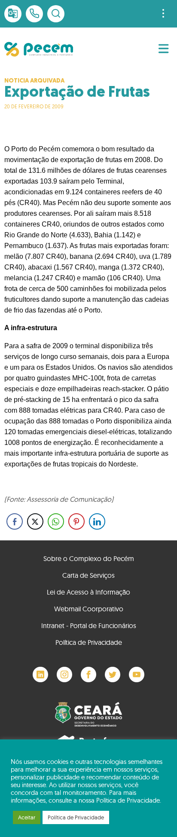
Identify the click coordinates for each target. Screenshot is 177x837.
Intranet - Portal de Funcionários (88, 625)
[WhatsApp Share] (56, 521)
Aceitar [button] (26, 817)
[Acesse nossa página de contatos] (34, 13)
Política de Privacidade (88, 642)
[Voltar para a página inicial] (38, 49)
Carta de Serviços (88, 575)
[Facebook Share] (14, 521)
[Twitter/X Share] (35, 521)
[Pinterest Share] (76, 521)
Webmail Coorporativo (88, 608)
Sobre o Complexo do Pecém (88, 558)
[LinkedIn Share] (97, 521)
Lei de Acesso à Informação (88, 592)
